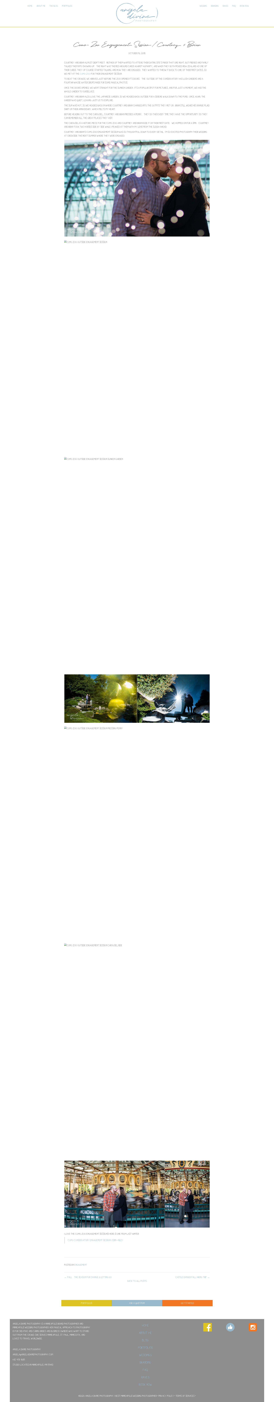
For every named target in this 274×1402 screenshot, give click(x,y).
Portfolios (67, 6)
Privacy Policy (166, 1395)
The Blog (54, 6)
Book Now (244, 6)
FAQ (234, 6)
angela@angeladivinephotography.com (33, 1354)
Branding (215, 6)
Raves (225, 6)
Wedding (203, 6)
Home (30, 6)
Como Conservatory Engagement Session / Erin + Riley (95, 1240)
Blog (145, 1340)
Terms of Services (185, 1395)
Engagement (80, 1264)
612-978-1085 (19, 1359)
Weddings (145, 1355)
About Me (41, 6)
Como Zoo (85, 73)
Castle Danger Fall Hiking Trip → (193, 1277)
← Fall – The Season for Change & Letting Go (88, 1277)
